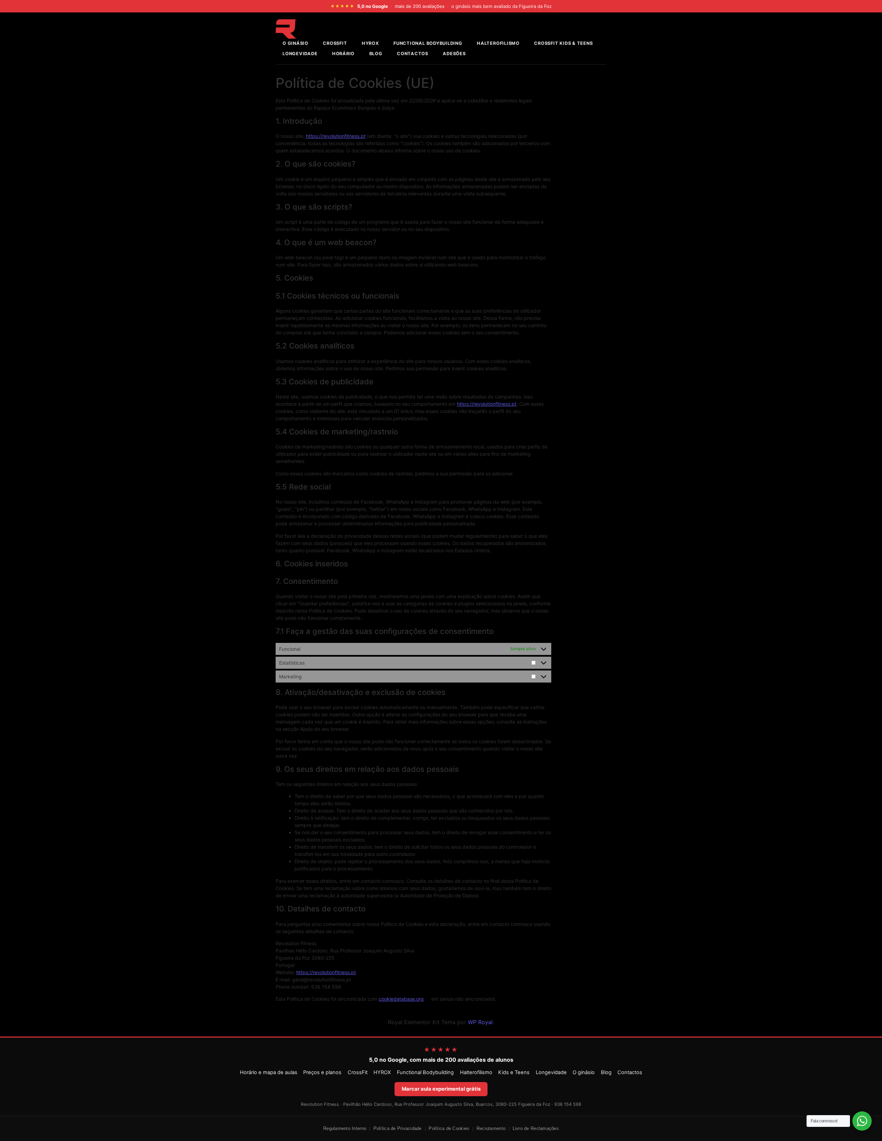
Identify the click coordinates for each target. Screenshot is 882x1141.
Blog (375, 53)
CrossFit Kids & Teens (563, 43)
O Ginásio (295, 43)
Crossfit (335, 43)
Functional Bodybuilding (427, 43)
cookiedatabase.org (401, 999)
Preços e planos (322, 1072)
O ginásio (584, 1072)
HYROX (370, 43)
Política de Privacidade (397, 1128)
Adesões (454, 53)
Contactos (412, 53)
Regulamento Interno (344, 1128)
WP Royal (480, 1022)
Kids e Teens (514, 1072)
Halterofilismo (498, 43)
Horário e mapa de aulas (268, 1072)
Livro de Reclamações (536, 1128)
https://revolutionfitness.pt (336, 136)
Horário (343, 53)
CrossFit (358, 1072)
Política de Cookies (449, 1128)
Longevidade (300, 53)
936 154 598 (567, 1104)
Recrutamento (490, 1128)
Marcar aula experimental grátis (441, 1089)
